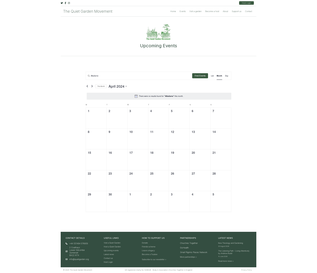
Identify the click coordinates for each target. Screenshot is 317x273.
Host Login (108, 262)
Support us (236, 11)
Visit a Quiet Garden (112, 243)
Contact (248, 11)
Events (183, 11)
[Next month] (92, 86)
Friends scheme (148, 247)
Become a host (212, 11)
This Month (101, 86)
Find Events (200, 75)
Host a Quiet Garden (112, 247)
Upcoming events (111, 251)
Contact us (108, 258)
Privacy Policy (246, 270)
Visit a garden (195, 11)
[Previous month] (87, 86)
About (225, 11)
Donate (145, 243)
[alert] (159, 96)
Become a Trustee (149, 254)
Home (173, 11)
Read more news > (226, 261)
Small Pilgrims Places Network (193, 252)
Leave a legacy (148, 251)
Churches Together (189, 243)
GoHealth (184, 247)
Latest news (109, 254)
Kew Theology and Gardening (230, 243)
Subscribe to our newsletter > (154, 259)
